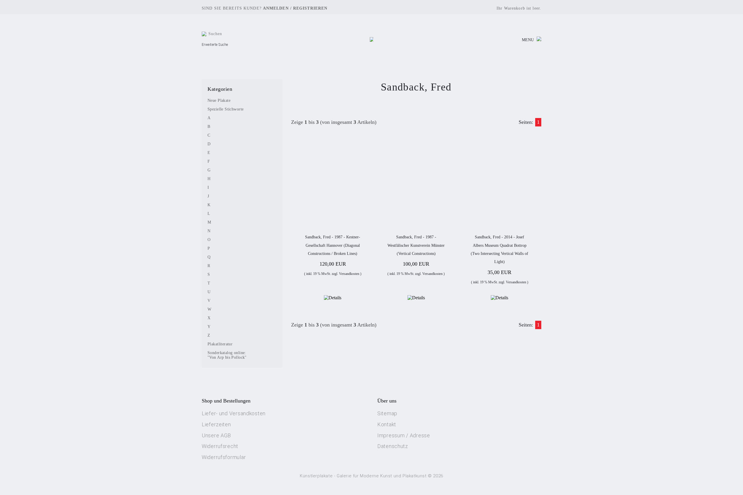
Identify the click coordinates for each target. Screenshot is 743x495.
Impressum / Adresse (403, 435)
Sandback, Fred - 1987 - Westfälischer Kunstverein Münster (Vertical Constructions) (416, 245)
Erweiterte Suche (215, 45)
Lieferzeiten (216, 424)
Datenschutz (392, 446)
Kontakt (386, 424)
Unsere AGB (216, 435)
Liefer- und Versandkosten (234, 413)
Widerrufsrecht (220, 446)
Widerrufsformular (224, 457)
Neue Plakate (219, 100)
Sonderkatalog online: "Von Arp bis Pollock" (227, 355)
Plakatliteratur (220, 344)
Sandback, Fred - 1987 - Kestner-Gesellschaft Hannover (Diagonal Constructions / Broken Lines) (332, 245)
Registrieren (310, 8)
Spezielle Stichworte (226, 109)
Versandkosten (349, 274)
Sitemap (387, 413)
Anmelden (276, 8)
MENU (528, 40)
